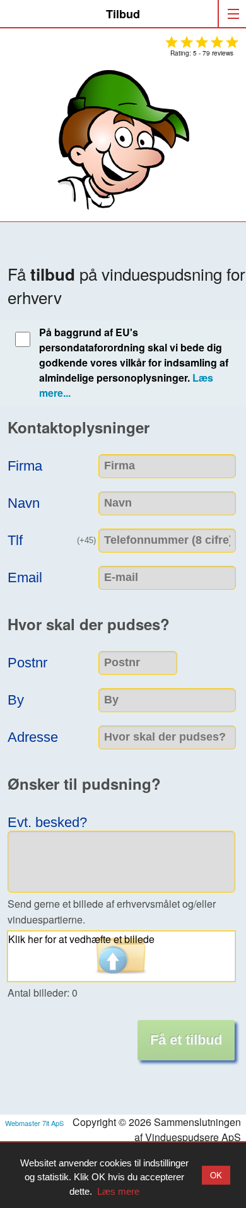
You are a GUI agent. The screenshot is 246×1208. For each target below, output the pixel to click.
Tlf (53, 539)
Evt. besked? (47, 821)
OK (216, 1175)
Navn (24, 501)
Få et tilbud (186, 1040)
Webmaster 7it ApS (34, 1123)
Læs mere (118, 1191)
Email (25, 576)
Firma (25, 464)
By (16, 698)
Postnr (27, 661)
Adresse (33, 735)
